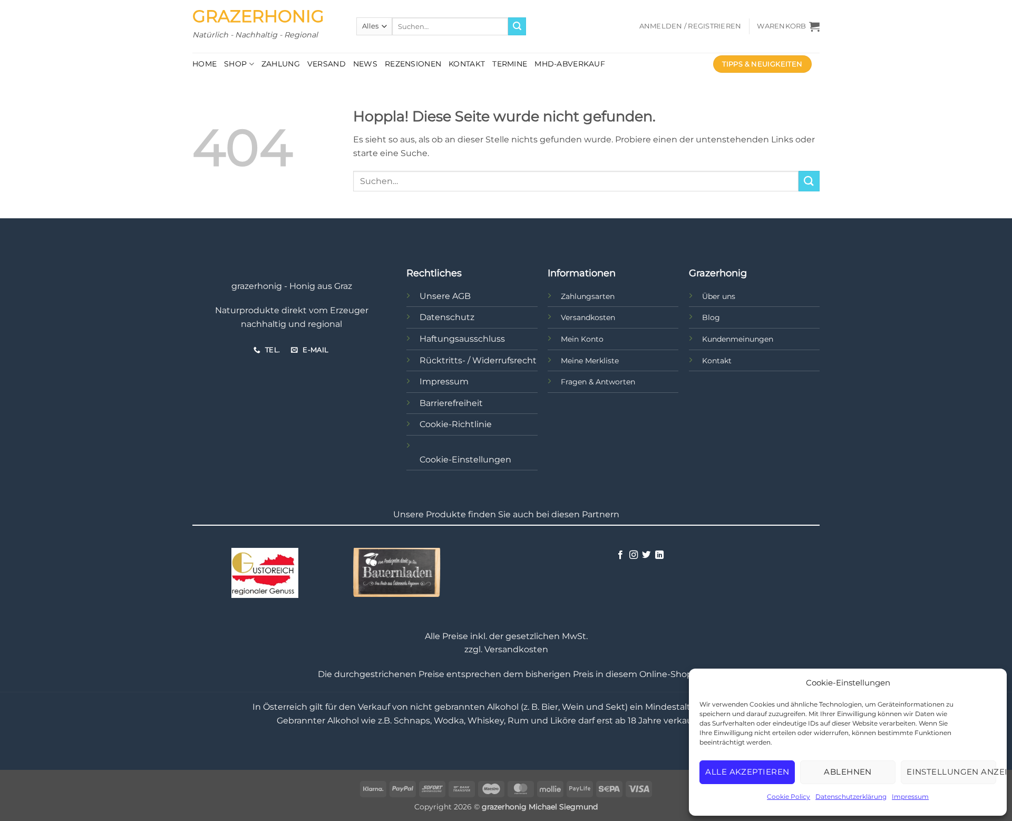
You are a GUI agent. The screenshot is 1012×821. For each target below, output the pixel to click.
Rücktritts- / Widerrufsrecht (478, 360)
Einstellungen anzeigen (951, 772)
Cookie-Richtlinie (456, 424)
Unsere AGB (445, 296)
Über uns (718, 296)
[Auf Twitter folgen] (646, 555)
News (365, 64)
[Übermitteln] (517, 26)
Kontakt (467, 64)
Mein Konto (582, 339)
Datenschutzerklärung (851, 796)
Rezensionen (413, 64)
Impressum (910, 796)
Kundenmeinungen (737, 339)
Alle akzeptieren (747, 772)
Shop (235, 64)
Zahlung (280, 64)
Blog (711, 317)
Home (204, 64)
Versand (326, 64)
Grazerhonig (258, 16)
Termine (509, 64)
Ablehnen (848, 772)
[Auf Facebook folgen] (620, 555)
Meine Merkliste (590, 360)
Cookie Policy (788, 796)
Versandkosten (588, 317)
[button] (690, 26)
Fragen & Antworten (598, 382)
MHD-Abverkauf (569, 64)
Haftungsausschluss (462, 339)
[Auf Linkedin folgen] (659, 555)
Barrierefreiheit (451, 403)
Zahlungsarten (588, 296)
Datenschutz (447, 317)
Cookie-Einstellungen (465, 460)
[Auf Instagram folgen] (633, 555)
